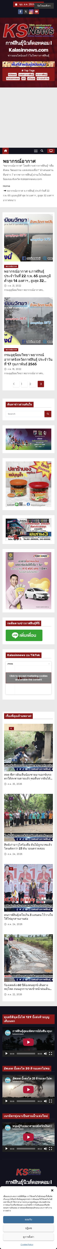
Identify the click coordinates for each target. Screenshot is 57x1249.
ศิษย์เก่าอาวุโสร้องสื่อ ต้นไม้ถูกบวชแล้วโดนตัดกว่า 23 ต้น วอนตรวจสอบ (28, 846)
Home (6, 186)
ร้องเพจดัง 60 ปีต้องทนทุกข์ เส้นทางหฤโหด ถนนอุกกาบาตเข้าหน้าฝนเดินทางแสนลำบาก (27, 988)
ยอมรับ (28, 1219)
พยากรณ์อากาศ (11, 266)
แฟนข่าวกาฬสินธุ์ (26, 74)
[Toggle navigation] (35, 150)
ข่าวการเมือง (11, 869)
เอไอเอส (31, 78)
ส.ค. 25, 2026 (15, 784)
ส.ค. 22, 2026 (15, 994)
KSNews (12, 74)
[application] (28, 1042)
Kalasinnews (13, 78)
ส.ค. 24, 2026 (15, 854)
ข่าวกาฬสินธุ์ (41, 74)
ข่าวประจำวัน (43, 78)
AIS (23, 78)
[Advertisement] (28, 117)
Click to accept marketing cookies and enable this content (29, 677)
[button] (52, 1190)
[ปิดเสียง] (45, 1053)
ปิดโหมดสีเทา (44, 5)
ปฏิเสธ (28, 1228)
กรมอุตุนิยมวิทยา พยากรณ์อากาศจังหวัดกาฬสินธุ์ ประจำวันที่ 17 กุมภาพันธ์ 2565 (28, 359)
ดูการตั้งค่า (28, 1237)
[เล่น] (6, 1053)
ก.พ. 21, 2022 (14, 285)
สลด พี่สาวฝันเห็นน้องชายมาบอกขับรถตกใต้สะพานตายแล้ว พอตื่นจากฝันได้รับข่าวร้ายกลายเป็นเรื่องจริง (27, 778)
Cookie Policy (27, 1244)
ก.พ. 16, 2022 (14, 369)
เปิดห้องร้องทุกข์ (11, 798)
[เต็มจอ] (50, 1053)
